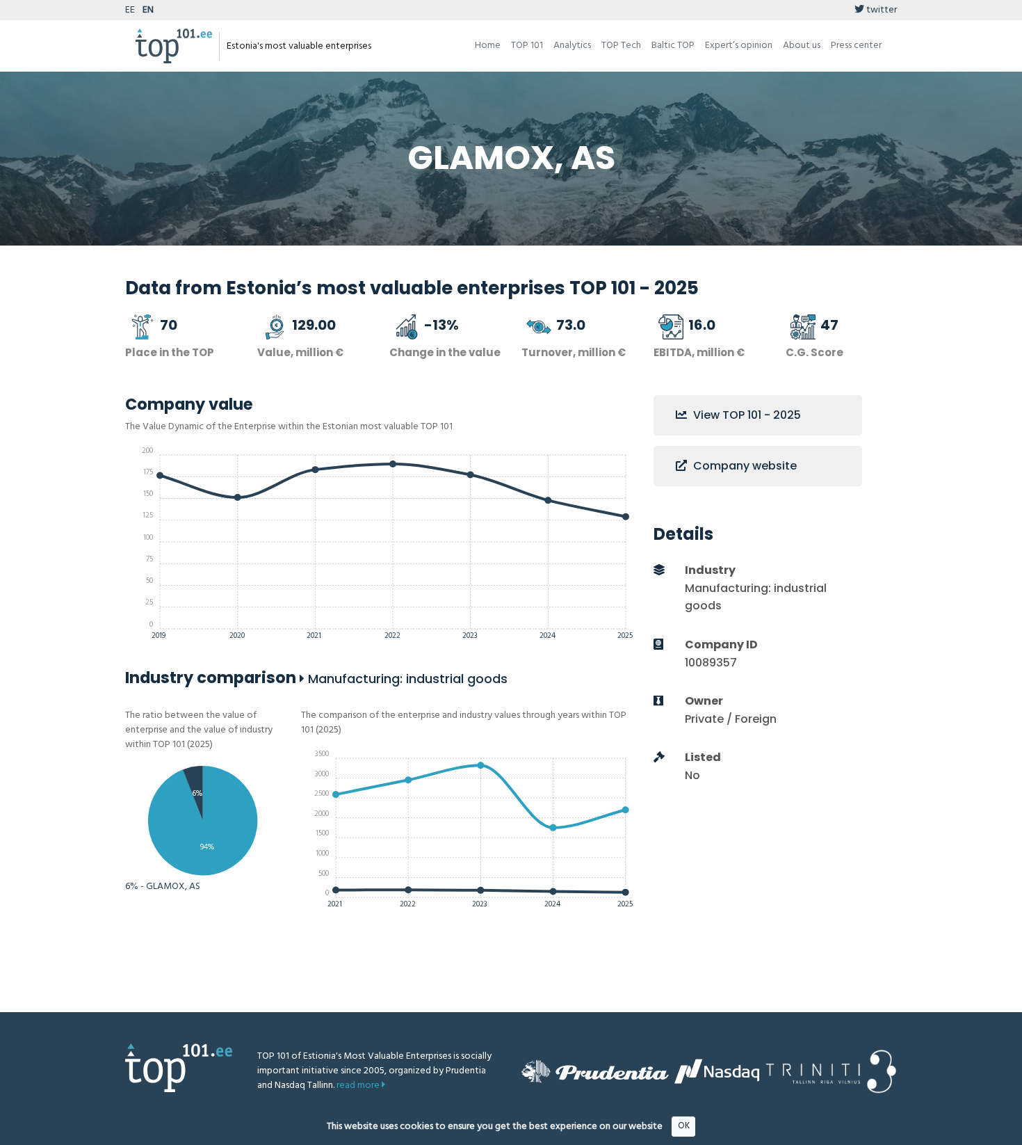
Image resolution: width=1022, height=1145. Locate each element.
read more (359, 1086)
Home (488, 46)
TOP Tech (621, 46)
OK (684, 1126)
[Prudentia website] (595, 1071)
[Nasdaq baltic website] (716, 1071)
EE (130, 10)
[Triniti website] (831, 1071)
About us (801, 46)
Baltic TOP (673, 46)
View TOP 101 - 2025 (745, 415)
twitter (880, 10)
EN (148, 10)
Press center (856, 46)
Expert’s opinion (738, 46)
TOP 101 (527, 46)
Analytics (572, 46)
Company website (743, 466)
